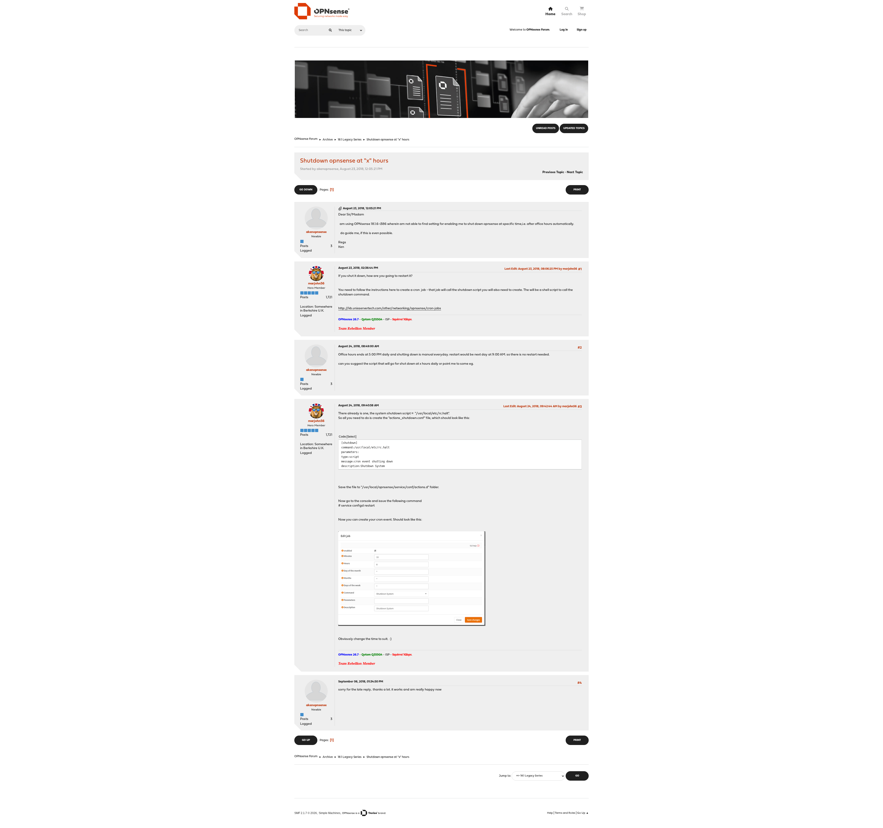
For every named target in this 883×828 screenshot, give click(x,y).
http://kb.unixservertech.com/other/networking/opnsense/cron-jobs (389, 308)
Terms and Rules (565, 813)
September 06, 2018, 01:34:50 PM (360, 681)
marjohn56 (316, 283)
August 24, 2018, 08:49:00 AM (358, 346)
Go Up (306, 740)
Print (577, 190)
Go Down (305, 190)
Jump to (504, 775)
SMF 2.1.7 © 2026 (305, 812)
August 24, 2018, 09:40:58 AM (358, 405)
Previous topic (553, 172)
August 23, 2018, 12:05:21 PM (362, 208)
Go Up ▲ (583, 813)
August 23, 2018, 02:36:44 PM (358, 267)
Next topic (575, 172)
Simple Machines (329, 812)
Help (550, 813)
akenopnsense (316, 232)
